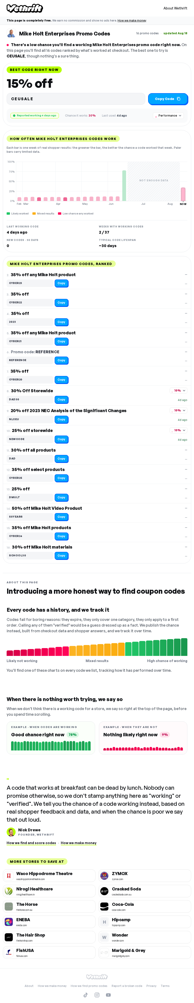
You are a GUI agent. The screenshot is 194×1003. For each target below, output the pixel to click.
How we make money (132, 20)
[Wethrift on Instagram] (97, 995)
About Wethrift (175, 8)
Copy (61, 283)
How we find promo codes (89, 986)
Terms (165, 986)
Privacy (151, 986)
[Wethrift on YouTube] (108, 995)
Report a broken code (127, 986)
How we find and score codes (31, 843)
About (29, 986)
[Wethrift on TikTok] (85, 995)
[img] (97, 183)
